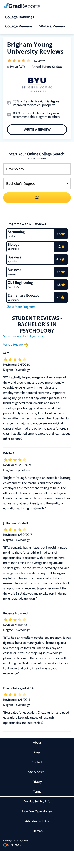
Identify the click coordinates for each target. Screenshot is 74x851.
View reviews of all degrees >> (23, 336)
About (37, 742)
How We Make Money (37, 811)
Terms (37, 791)
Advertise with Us (37, 821)
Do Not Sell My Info (37, 801)
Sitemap (37, 831)
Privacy (37, 782)
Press (37, 752)
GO (37, 198)
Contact (37, 762)
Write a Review (37, 129)
